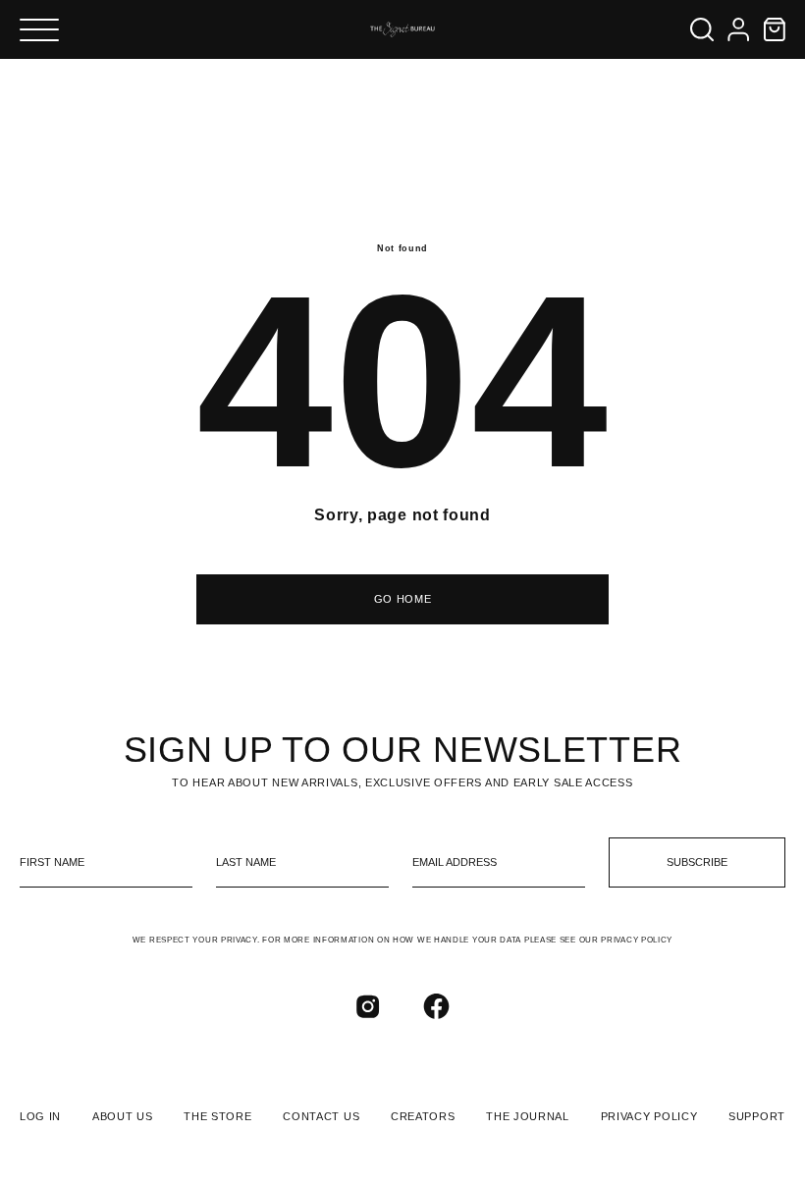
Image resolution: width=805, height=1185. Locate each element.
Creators (423, 1116)
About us (122, 1116)
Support (756, 1116)
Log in (40, 1116)
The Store (217, 1116)
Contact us (321, 1116)
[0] (774, 29)
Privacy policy (649, 1116)
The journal (527, 1116)
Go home (403, 599)
